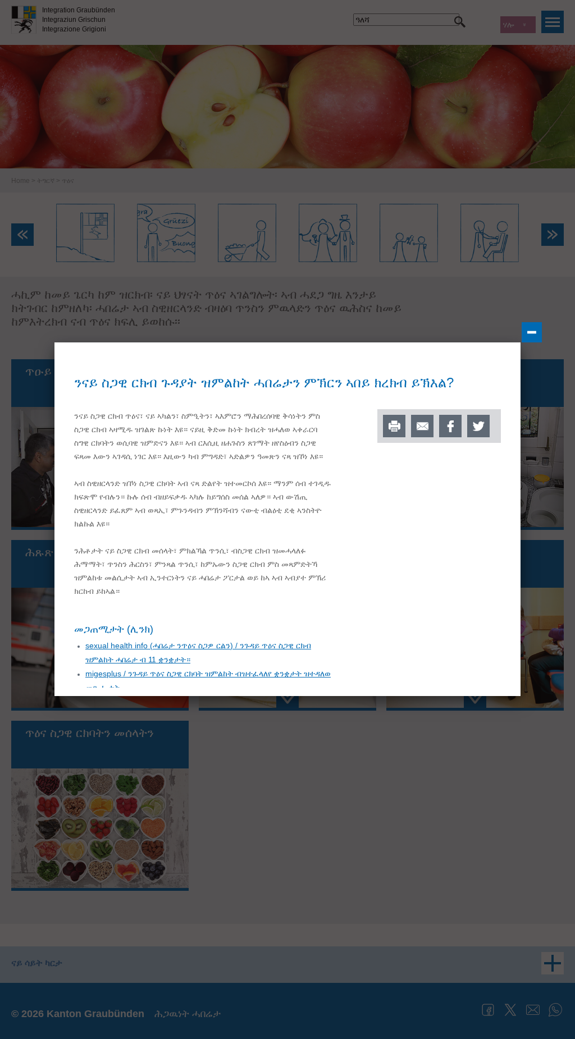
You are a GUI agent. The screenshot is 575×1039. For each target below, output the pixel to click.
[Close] (532, 332)
